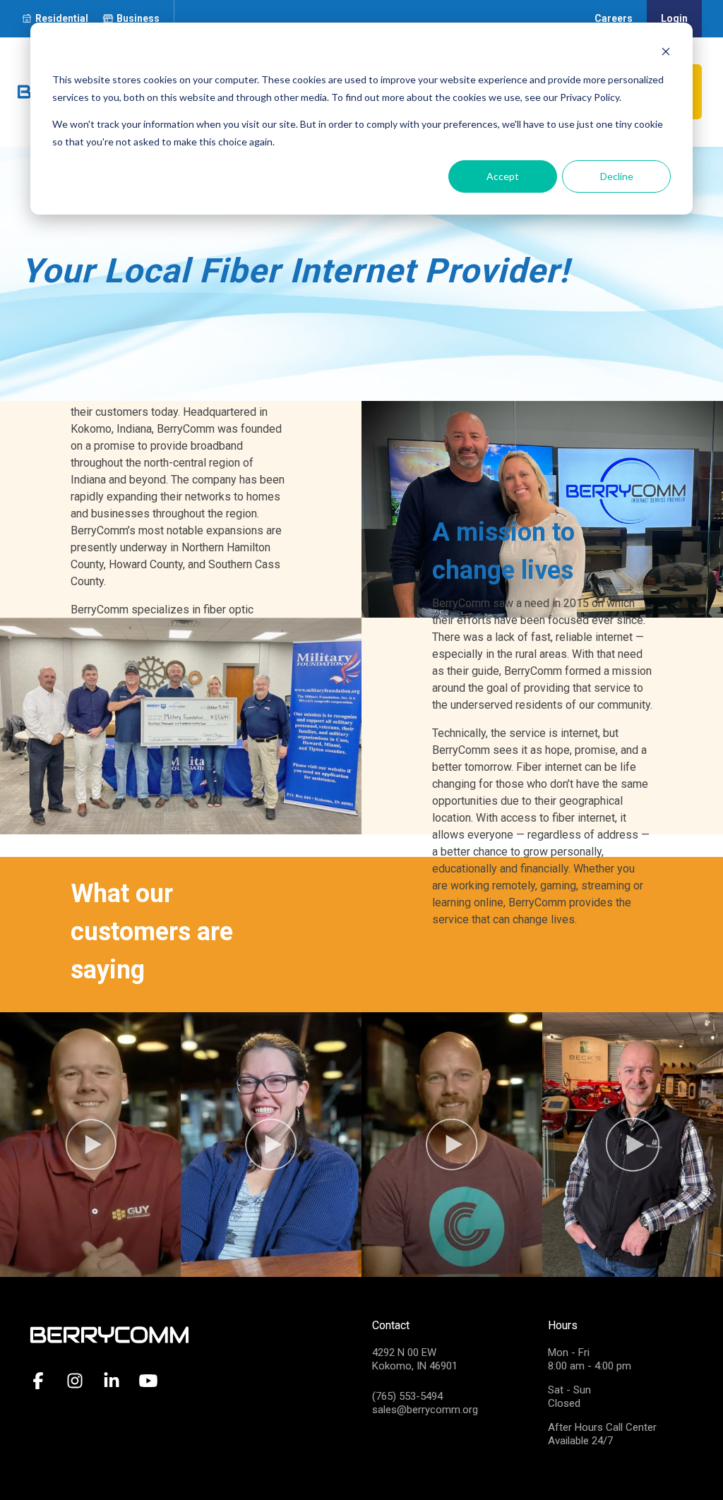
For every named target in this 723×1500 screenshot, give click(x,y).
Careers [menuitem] (613, 18)
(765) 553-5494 (407, 1396)
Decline (616, 176)
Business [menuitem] (138, 18)
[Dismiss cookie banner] (666, 53)
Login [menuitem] (674, 18)
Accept (502, 176)
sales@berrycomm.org (425, 1409)
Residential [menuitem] (61, 18)
